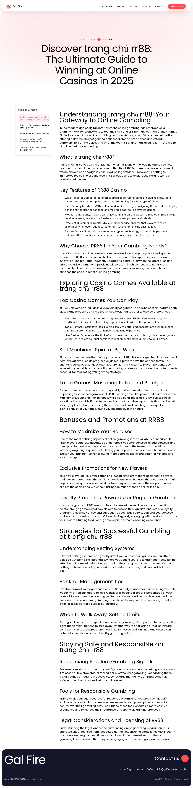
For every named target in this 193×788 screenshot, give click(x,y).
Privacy (168, 779)
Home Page (125, 769)
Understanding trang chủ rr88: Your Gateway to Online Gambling (34, 118)
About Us (158, 779)
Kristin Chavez (107, 39)
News (140, 769)
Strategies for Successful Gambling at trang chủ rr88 (31, 140)
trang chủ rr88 (137, 135)
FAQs (150, 769)
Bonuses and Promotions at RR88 (34, 133)
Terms (177, 779)
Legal (185, 779)
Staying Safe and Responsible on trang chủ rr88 (34, 148)
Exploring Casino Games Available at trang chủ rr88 (34, 126)
